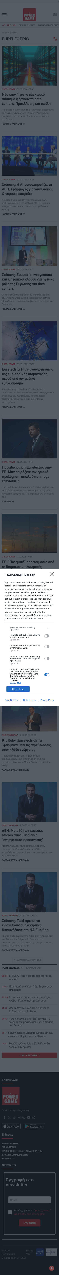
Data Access (29, 700)
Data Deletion (11, 700)
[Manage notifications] (51, 1268)
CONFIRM (18, 689)
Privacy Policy (47, 700)
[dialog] (29, 637)
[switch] (46, 636)
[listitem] (29, 628)
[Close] (53, 575)
